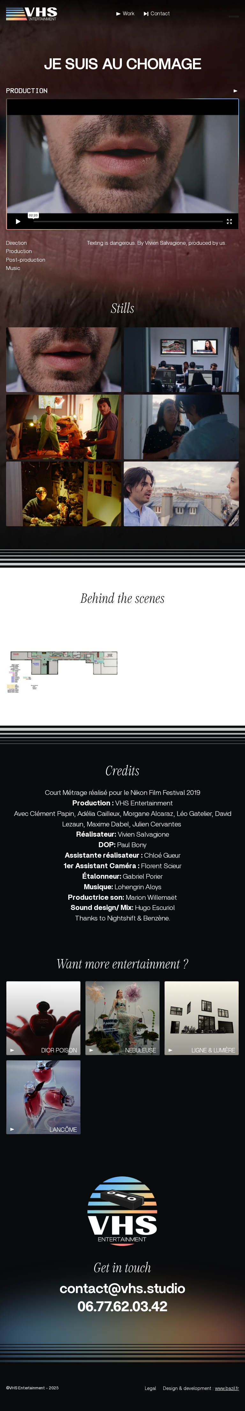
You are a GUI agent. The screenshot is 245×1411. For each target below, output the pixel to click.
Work (128, 13)
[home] (31, 13)
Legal (150, 1388)
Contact (160, 13)
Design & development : (201, 1388)
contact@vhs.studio (122, 1289)
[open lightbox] (63, 362)
